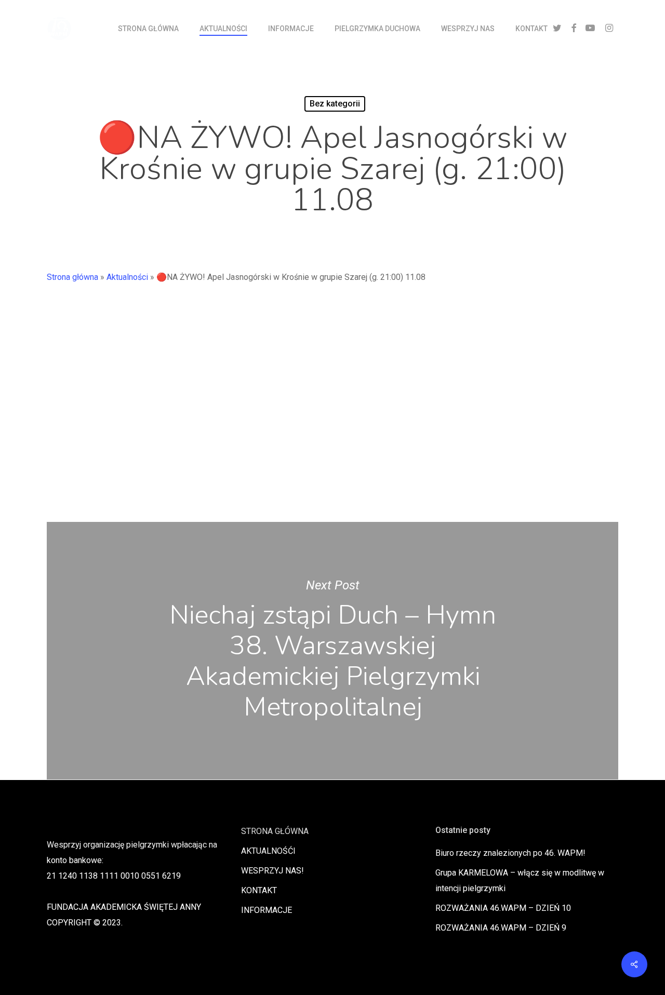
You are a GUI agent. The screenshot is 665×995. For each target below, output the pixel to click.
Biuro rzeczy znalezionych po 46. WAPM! (510, 853)
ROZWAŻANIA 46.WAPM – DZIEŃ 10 (503, 908)
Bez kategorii (335, 104)
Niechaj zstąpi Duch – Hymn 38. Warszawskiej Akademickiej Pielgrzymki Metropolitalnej (332, 650)
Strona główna (72, 277)
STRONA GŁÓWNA (275, 831)
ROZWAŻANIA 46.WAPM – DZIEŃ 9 (500, 928)
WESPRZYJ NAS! (272, 871)
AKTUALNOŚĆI (268, 851)
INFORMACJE (266, 910)
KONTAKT (259, 890)
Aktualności (127, 277)
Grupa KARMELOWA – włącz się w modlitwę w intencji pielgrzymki (519, 880)
